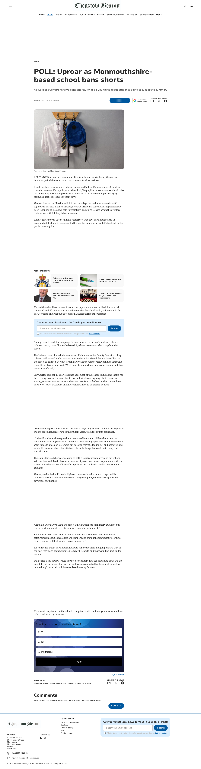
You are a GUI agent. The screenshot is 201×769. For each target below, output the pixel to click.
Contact (64, 725)
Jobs (63, 730)
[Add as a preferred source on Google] (140, 100)
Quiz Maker (118, 674)
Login (190, 6)
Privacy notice (94, 334)
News (36, 62)
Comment (116, 706)
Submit (114, 328)
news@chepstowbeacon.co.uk (25, 758)
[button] (10, 6)
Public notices (67, 733)
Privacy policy (67, 727)
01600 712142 (21, 753)
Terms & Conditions (70, 722)
